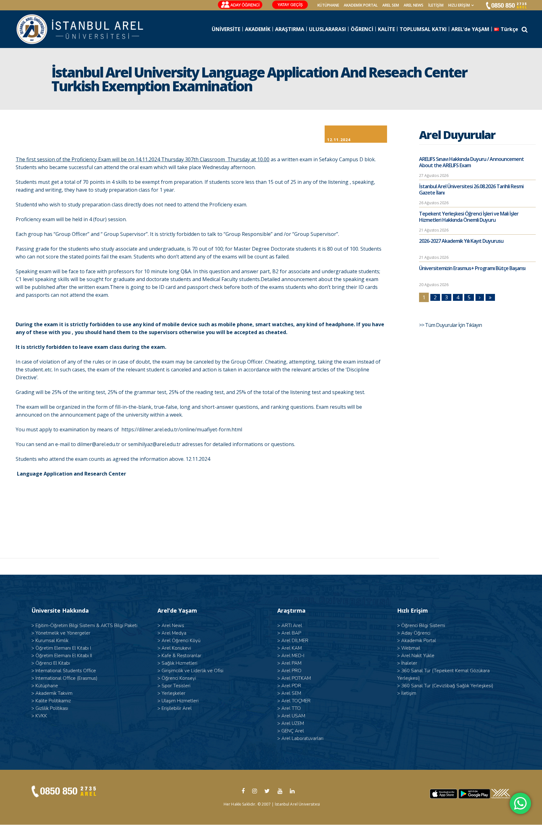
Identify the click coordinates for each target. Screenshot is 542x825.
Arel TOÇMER (296, 701)
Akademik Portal (418, 640)
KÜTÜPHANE (328, 5)
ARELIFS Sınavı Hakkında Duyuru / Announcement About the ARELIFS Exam (471, 162)
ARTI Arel (291, 625)
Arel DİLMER (294, 640)
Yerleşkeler (173, 693)
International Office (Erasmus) (66, 678)
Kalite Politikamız (53, 701)
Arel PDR (291, 686)
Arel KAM (291, 648)
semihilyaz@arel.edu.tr (154, 444)
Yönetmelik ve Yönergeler (62, 633)
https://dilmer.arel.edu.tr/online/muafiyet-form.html (181, 429)
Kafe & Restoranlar (181, 655)
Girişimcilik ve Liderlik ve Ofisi (192, 671)
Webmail (410, 648)
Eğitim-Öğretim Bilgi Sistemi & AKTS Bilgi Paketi (86, 625)
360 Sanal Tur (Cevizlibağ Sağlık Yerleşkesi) (447, 686)
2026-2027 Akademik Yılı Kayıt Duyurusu (461, 240)
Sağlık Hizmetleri (179, 663)
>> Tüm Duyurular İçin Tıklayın (451, 325)
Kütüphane (46, 686)
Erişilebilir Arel (177, 708)
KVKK (41, 716)
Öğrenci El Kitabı (52, 663)
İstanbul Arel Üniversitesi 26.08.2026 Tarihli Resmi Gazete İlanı (471, 189)
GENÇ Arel (292, 731)
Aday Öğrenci (415, 633)
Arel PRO (291, 671)
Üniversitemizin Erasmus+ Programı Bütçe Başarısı (472, 268)
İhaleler (409, 663)
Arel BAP (291, 633)
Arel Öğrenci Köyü (181, 640)
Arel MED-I (292, 655)
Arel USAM (293, 716)
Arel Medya (174, 633)
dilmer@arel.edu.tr (98, 444)
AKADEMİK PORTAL (361, 5)
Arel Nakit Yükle (417, 655)
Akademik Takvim (53, 693)
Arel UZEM (292, 723)
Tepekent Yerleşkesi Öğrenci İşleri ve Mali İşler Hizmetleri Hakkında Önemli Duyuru (468, 216)
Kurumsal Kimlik (51, 640)
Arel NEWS (413, 5)
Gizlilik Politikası (51, 708)
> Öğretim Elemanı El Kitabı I (61, 648)
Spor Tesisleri (176, 686)
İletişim (436, 5)
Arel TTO (291, 708)
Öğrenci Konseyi (179, 678)
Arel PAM (291, 663)
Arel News (173, 625)
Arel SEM (390, 5)
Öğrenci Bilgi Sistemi (423, 625)
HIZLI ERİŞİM (459, 5)
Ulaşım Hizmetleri (180, 701)
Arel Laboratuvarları (302, 738)
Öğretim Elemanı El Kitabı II (63, 655)
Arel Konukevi (176, 648)
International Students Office (65, 671)
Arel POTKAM (296, 678)
